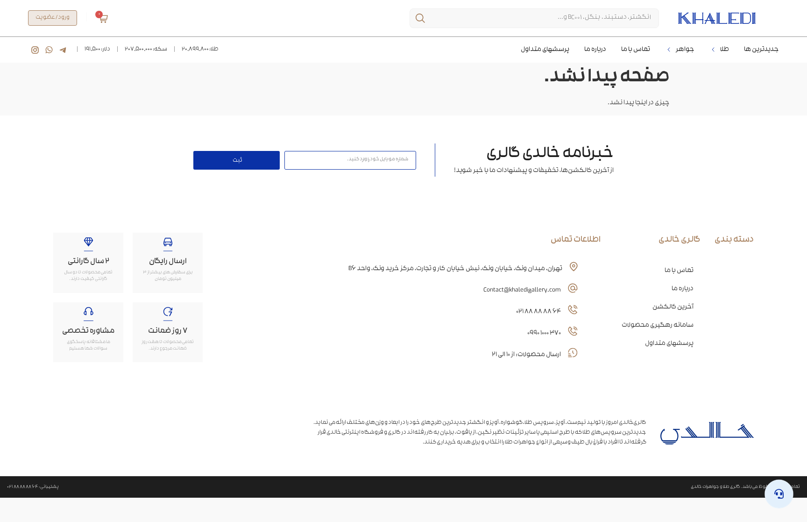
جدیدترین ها (761, 50)
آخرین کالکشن (673, 307)
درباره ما (595, 50)
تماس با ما (635, 50)
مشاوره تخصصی (88, 331)
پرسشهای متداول (545, 50)
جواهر (685, 50)
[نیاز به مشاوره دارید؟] (779, 494)
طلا (724, 50)
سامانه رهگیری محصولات (658, 325)
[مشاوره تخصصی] (88, 314)
